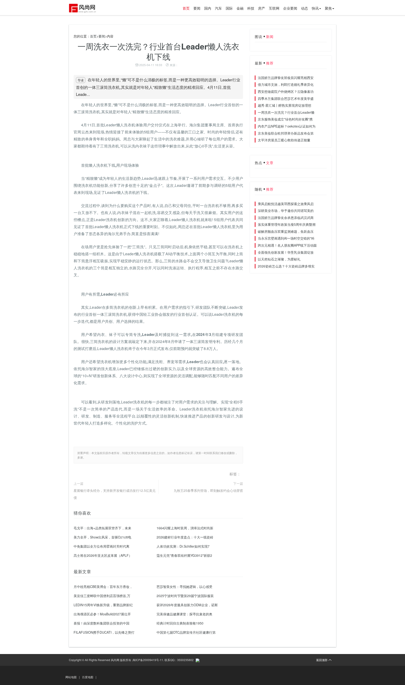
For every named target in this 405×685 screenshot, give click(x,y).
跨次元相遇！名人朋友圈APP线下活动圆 (287, 245)
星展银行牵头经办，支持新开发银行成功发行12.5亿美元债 (115, 494)
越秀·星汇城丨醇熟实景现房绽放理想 (284, 105)
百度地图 (87, 677)
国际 (229, 8)
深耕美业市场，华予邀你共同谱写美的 (286, 210)
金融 (240, 8)
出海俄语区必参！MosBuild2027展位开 (102, 614)
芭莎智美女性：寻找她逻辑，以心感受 (184, 586)
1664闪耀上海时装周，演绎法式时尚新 (185, 528)
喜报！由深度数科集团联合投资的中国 (101, 623)
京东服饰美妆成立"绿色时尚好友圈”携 (285, 119)
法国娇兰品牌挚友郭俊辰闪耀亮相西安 (286, 77)
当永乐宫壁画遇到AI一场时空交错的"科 (286, 238)
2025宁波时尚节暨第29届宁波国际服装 (185, 595)
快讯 (315, 8)
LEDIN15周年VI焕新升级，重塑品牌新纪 (103, 604)
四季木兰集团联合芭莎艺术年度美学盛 (286, 98)
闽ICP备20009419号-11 (148, 660)
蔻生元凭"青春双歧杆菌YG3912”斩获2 (184, 555)
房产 (261, 8)
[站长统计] (197, 660)
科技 (250, 8)
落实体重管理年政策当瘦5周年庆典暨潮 (286, 224)
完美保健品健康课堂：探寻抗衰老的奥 (184, 614)
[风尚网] (85, 8)
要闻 (196, 8)
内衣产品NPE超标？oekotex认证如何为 (286, 126)
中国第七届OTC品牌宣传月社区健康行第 (186, 632)
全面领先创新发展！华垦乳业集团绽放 (286, 252)
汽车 (218, 8)
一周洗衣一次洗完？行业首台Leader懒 (286, 112)
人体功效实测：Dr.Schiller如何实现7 (183, 546)
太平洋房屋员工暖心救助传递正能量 (284, 140)
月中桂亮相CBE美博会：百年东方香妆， (103, 586)
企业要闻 (290, 8)
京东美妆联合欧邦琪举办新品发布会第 (286, 133)
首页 (186, 8)
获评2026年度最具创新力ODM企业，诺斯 (187, 604)
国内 (207, 8)
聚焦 (328, 8)
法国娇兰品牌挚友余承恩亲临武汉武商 (286, 217)
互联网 (274, 8)
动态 (304, 8)
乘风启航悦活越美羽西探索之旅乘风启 (286, 203)
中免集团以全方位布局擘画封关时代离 (101, 546)
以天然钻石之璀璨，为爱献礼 (279, 259)
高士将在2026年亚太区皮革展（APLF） (103, 555)
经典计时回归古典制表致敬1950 (180, 623)
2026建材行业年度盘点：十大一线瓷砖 (185, 537)
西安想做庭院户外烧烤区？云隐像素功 (286, 91)
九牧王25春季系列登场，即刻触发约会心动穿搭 (208, 490)
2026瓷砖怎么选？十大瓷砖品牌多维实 (286, 266)
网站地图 (71, 677)
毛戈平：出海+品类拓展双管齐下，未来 (102, 528)
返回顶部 (321, 660)
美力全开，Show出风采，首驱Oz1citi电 (102, 537)
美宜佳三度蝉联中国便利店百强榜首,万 (102, 595)
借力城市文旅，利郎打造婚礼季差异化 (286, 84)
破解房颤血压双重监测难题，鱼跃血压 (286, 231)
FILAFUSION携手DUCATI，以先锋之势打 (104, 632)
